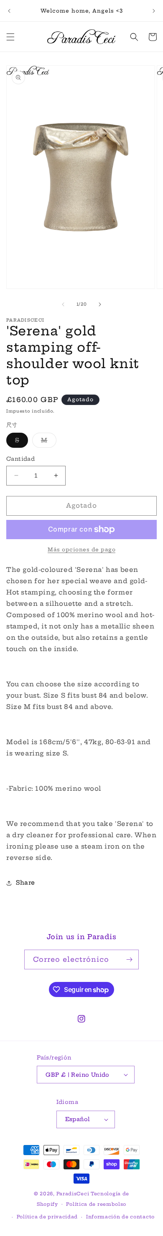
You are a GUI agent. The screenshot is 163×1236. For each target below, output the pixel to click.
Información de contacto (120, 1217)
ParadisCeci (72, 1194)
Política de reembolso (96, 1204)
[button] (10, 37)
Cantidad (20, 458)
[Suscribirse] (129, 959)
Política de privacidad (47, 1217)
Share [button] (25, 882)
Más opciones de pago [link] (81, 549)
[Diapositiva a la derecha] (100, 304)
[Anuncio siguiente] (154, 11)
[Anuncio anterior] (9, 11)
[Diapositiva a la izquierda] (63, 304)
